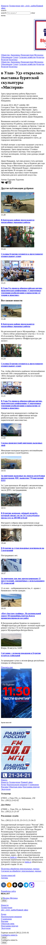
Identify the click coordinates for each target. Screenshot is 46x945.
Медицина (38, 55)
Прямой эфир (27, 782)
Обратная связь (15, 787)
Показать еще (7, 667)
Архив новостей (8, 875)
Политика (13, 60)
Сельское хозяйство (27, 57)
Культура (40, 57)
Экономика (15, 55)
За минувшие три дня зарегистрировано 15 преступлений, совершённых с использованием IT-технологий (22, 580)
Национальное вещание (17, 784)
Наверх (4, 780)
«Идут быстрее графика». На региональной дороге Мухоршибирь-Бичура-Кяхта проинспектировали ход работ (21, 615)
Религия (4, 60)
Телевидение (14, 6)
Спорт (15, 57)
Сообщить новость (9, 935)
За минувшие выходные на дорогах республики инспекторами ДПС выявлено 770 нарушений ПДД (23, 478)
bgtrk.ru (13, 857)
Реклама (4, 787)
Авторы (4, 878)
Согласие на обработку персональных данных (21, 871)
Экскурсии (6, 789)
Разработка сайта (8, 891)
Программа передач (31, 787)
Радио (3, 784)
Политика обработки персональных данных (20, 869)
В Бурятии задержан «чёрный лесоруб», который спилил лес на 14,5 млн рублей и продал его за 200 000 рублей (20, 515)
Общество (5, 55)
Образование (6, 57)
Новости (5, 6)
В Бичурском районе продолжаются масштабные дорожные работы (17, 221)
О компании (33, 784)
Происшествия (27, 55)
